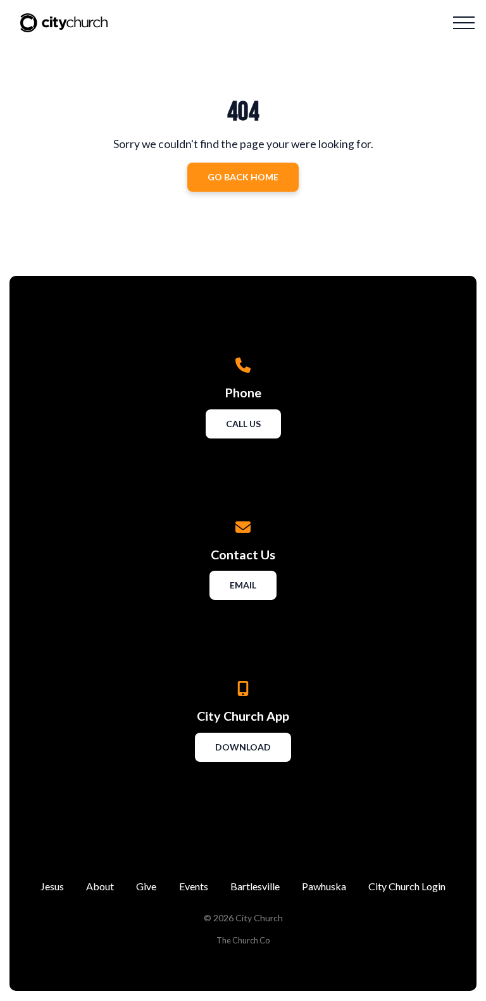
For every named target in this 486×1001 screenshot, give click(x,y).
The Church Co (243, 940)
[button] (464, 23)
